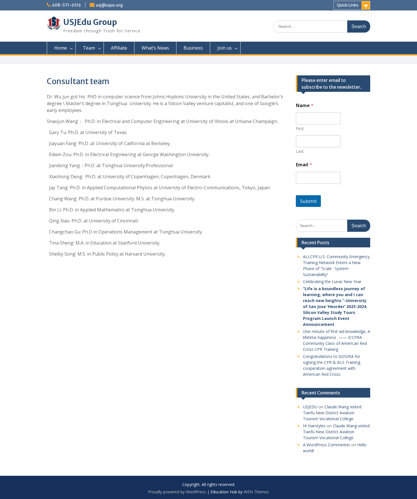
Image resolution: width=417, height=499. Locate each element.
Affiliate (119, 48)
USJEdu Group (90, 22)
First (300, 128)
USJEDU (310, 406)
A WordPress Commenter (326, 444)
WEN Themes (256, 491)
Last (300, 151)
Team (89, 48)
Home (60, 48)
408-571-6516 (66, 5)
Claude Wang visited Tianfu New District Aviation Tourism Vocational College (332, 412)
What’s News (155, 48)
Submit (308, 201)
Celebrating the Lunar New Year (332, 281)
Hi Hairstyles (314, 425)
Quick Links (347, 5)
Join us (224, 48)
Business (193, 48)
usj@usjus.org (109, 5)
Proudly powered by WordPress (177, 491)
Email (304, 164)
